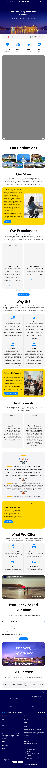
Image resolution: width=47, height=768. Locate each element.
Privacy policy (5, 745)
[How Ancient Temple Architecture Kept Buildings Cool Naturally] (27, 697)
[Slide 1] (20, 142)
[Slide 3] (24, 142)
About (16, 712)
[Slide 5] (23, 290)
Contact (20, 712)
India (3, 717)
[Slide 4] (26, 142)
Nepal (3, 719)
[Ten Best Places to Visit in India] (5, 705)
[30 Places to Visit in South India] (27, 705)
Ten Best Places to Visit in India (15, 705)
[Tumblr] (44, 712)
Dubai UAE (4, 725)
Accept (14, 761)
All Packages (8, 712)
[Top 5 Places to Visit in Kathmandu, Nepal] (5, 697)
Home (3, 712)
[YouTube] (42, 712)
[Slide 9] (29, 290)
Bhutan (4, 721)
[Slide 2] (22, 142)
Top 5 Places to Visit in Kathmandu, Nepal (14, 697)
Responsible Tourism (28, 721)
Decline (20, 761)
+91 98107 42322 (31, 749)
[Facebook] (36, 712)
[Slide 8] (27, 290)
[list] (23, 37)
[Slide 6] (25, 290)
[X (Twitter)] (38, 712)
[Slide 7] (26, 290)
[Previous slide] (4, 139)
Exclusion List (5, 748)
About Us (26, 719)
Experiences (27, 717)
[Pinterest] (40, 712)
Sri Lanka (4, 722)
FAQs (3, 750)
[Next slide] (43, 139)
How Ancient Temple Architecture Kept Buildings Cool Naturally (38, 698)
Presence (26, 722)
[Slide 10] (30, 290)
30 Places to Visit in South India (37, 705)
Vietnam (4, 726)
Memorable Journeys (33, 764)
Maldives (4, 723)
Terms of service (5, 747)
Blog (13, 712)
